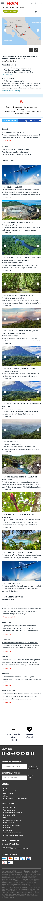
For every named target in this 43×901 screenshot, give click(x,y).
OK (30, 778)
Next (38, 30)
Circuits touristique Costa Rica (17, 7)
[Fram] (14, 3)
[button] (21, 175)
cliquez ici (11, 897)
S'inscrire (33, 766)
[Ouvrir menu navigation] (2, 3)
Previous (5, 30)
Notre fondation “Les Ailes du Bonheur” (15, 798)
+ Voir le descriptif (7, 75)
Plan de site (7, 828)
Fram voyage (5, 7)
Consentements (8, 830)
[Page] (3, 753)
